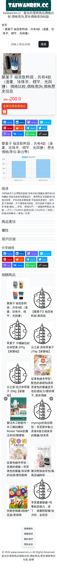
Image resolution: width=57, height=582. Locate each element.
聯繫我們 (28, 533)
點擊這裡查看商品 (14, 106)
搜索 (43, 44)
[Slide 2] (28, 515)
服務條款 (28, 528)
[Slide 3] (33, 515)
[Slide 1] (23, 515)
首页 (4, 25)
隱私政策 (28, 544)
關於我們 (28, 539)
